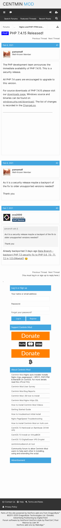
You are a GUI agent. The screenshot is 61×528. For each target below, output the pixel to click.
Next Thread (54, 38)
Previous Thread (39, 38)
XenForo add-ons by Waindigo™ (31, 525)
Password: (16, 304)
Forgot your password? (21, 312)
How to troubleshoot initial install (26, 414)
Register (33, 319)
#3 (57, 208)
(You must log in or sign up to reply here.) (41, 275)
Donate (30, 336)
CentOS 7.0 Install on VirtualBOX (25, 435)
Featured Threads (28, 19)
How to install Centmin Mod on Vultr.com (29, 423)
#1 (57, 45)
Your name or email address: (24, 294)
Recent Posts (45, 19)
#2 (57, 163)
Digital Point (42, 518)
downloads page (16, 94)
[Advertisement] (24, 131)
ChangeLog (29, 105)
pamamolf (17, 51)
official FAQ (24, 382)
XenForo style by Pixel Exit (41, 520)
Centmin (18, 4)
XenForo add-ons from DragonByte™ (43, 513)
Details (50, 515)
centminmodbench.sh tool (23, 444)
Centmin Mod (17, 375)
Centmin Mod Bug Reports (23, 391)
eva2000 (17, 214)
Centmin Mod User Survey (23, 387)
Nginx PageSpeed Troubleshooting (26, 419)
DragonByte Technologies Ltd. (32, 515)
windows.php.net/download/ (18, 101)
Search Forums (11, 19)
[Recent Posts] (11, 12)
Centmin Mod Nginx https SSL (24, 400)
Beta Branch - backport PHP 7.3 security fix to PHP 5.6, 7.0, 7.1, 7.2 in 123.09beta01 (29, 255)
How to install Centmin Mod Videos (27, 405)
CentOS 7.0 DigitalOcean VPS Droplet (28, 439)
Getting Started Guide (21, 409)
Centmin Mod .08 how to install (25, 396)
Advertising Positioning (23, 518)
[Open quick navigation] (57, 26)
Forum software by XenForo (16, 520)
